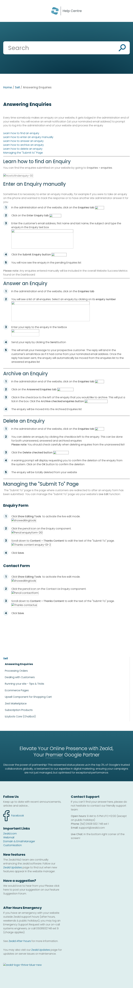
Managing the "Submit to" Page (23, 153)
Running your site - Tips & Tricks (24, 684)
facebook (13, 813)
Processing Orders (16, 671)
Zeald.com (10, 833)
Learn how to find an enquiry (21, 133)
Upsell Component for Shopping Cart (28, 697)
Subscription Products (19, 710)
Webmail (8, 837)
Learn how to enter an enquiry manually (28, 137)
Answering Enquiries (19, 664)
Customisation (12, 845)
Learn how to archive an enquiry (23, 145)
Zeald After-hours (20, 941)
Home (7, 87)
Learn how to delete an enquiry (22, 149)
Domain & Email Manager (19, 841)
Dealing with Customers (20, 677)
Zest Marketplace (16, 703)
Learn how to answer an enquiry (23, 141)
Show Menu (7, 10)
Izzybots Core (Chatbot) (20, 716)
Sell (17, 87)
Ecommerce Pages (17, 690)
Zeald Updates (12, 867)
